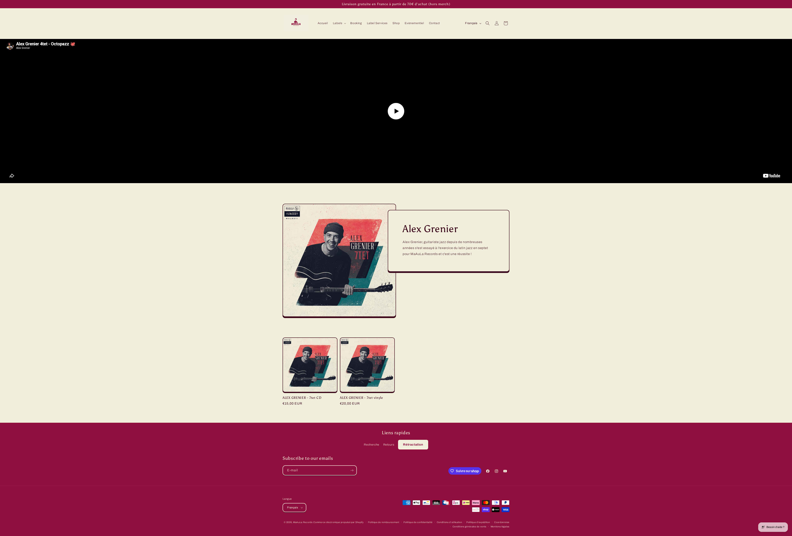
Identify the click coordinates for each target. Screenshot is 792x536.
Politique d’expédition (478, 522)
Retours (388, 444)
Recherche (371, 444)
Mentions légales (500, 526)
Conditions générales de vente (469, 526)
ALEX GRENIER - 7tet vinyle (361, 398)
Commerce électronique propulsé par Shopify (338, 522)
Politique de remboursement (383, 522)
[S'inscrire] (351, 470)
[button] (339, 23)
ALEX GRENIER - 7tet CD (302, 398)
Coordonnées (501, 522)
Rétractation (413, 444)
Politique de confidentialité (418, 522)
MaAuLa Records (303, 522)
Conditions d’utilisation (449, 522)
